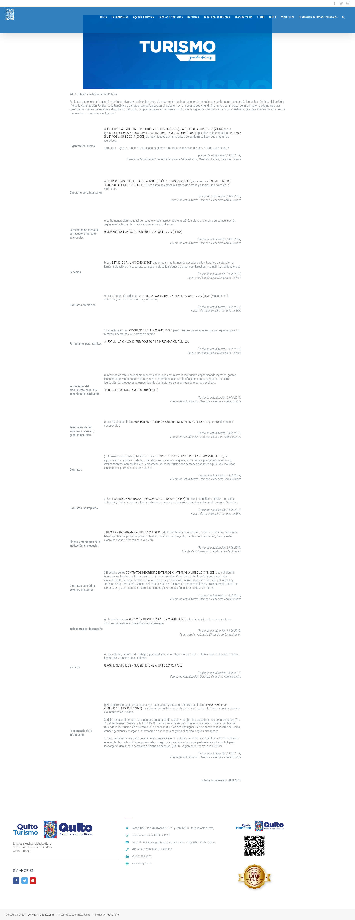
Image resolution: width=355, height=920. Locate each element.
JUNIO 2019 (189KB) (199, 296)
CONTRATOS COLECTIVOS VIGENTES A (163, 296)
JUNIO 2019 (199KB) (132, 185)
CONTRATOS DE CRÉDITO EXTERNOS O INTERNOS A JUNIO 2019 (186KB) (171, 572)
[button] (343, 17)
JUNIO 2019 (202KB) (133, 136)
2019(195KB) (215, 456)
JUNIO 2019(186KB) (173, 499)
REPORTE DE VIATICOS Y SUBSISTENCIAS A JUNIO (134, 665)
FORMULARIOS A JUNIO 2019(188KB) (150, 330)
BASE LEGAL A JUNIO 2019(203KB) (202, 129)
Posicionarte (112, 914)
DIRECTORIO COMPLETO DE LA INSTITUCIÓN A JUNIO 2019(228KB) (150, 181)
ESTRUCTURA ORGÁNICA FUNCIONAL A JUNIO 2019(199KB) (142, 129)
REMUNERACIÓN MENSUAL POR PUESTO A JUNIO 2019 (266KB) (142, 232)
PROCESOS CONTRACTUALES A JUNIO (183, 456)
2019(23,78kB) (174, 665)
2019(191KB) (150, 390)
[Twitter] (24, 880)
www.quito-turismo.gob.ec (41, 914)
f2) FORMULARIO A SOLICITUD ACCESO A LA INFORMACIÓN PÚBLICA (146, 341)
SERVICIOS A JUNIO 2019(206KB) (132, 262)
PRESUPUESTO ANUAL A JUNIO (122, 390)
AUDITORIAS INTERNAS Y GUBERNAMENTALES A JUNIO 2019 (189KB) (176, 422)
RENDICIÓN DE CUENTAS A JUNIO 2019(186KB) (157, 619)
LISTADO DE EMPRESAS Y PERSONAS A (136, 499)
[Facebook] (16, 880)
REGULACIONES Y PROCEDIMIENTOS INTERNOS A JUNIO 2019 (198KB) (152, 133)
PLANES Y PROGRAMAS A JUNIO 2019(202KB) (134, 532)
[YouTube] (33, 880)
